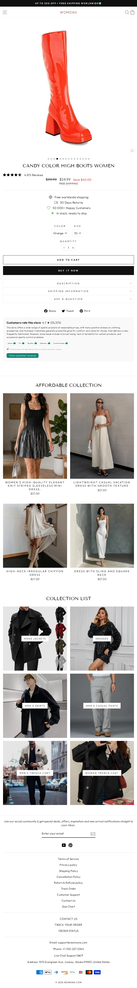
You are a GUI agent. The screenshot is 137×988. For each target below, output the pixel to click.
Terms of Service (68, 859)
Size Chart (68, 906)
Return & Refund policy (68, 882)
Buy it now (68, 270)
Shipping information (68, 291)
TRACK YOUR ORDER (68, 924)
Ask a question (68, 299)
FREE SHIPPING (68, 183)
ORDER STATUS (68, 931)
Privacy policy (68, 865)
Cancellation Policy (69, 877)
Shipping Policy (68, 871)
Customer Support (68, 894)
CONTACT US (68, 919)
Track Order (68, 888)
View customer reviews (22, 355)
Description (68, 283)
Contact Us (68, 900)
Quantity (68, 241)
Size (77, 226)
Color (60, 226)
